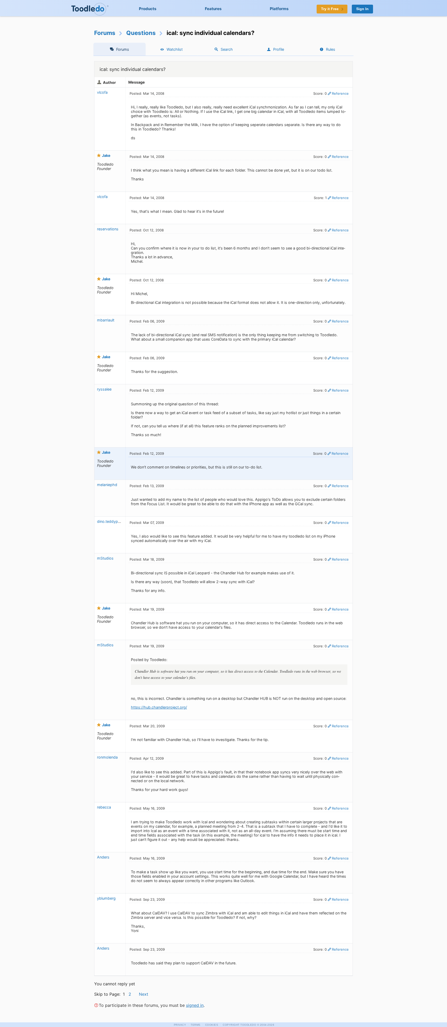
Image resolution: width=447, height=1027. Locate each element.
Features (213, 8)
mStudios (105, 558)
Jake (106, 155)
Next (143, 994)
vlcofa (102, 92)
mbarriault (105, 320)
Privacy (180, 1024)
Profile (278, 49)
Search (227, 49)
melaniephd (107, 484)
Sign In (362, 9)
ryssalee (104, 389)
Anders (103, 857)
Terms (195, 1024)
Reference (340, 93)
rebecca (104, 807)
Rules (330, 49)
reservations (107, 229)
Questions (141, 32)
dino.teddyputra (111, 521)
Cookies (211, 1024)
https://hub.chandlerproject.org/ (159, 707)
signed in (195, 1005)
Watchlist (175, 49)
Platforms (279, 8)
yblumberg (106, 898)
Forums (104, 32)
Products (148, 8)
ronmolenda (107, 757)
